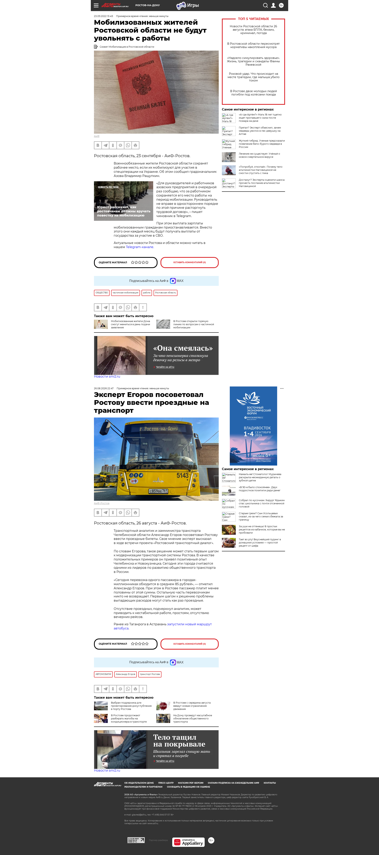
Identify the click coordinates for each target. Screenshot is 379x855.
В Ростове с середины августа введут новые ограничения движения (192, 705)
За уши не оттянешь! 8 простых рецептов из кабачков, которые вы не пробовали (262, 529)
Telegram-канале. (140, 247)
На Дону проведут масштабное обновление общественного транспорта (192, 718)
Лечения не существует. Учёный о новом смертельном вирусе (259, 155)
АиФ (96, 136)
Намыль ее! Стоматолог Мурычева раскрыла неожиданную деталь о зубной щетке (260, 477)
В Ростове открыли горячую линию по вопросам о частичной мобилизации (193, 324)
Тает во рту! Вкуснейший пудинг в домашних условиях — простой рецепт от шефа (260, 542)
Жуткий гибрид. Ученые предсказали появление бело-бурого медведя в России (262, 143)
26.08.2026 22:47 (104, 388)
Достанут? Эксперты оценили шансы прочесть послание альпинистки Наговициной (262, 183)
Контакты (270, 783)
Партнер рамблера (158, 840)
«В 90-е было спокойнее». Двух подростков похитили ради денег (259, 489)
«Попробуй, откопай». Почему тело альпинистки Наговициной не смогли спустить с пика (260, 170)
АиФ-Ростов (101, 503)
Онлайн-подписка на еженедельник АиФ (233, 783)
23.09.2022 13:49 (103, 16)
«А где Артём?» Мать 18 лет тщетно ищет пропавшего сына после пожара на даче (260, 117)
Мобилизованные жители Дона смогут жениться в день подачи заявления (130, 324)
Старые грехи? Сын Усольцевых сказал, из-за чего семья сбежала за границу (261, 516)
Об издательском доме (139, 783)
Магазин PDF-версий (190, 783)
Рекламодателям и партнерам (143, 787)
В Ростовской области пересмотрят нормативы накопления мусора (253, 45)
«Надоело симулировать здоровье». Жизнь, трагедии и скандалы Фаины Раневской (253, 61)
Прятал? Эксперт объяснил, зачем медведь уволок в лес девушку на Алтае (260, 130)
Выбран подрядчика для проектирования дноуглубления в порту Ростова (131, 705)
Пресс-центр (166, 783)
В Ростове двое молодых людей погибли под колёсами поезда (253, 93)
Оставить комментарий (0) (189, 262)
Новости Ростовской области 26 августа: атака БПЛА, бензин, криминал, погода (253, 30)
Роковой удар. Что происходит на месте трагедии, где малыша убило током (254, 77)
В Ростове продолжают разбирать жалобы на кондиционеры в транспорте (129, 718)
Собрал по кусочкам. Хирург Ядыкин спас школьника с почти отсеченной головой (262, 503)
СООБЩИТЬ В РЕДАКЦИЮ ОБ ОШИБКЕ (188, 787)
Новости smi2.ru (107, 376)
